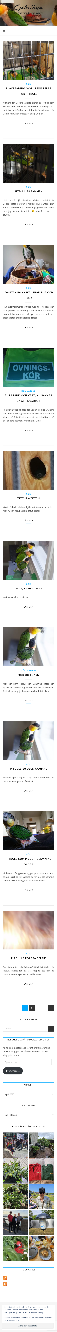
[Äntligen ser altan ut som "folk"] (41, 1145)
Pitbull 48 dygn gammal (28, 768)
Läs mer (28, 123)
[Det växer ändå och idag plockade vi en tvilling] (15, 1248)
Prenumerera (13, 1070)
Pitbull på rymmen (28, 191)
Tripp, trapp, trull (28, 588)
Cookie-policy (13, 1320)
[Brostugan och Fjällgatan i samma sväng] (15, 1222)
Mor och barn (28, 675)
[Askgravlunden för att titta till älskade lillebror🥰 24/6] (41, 1222)
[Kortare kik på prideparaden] (15, 1145)
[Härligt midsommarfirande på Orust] (41, 1196)
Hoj (23, 391)
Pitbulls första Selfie (28, 958)
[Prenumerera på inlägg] (28, 1278)
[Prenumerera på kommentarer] (28, 1284)
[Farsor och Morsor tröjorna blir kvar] (41, 1171)
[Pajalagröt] (41, 1248)
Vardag (31, 391)
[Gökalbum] (28, 13)
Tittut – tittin (28, 498)
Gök (28, 84)
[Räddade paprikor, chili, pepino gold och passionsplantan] (15, 1171)
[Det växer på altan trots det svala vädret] (15, 1196)
